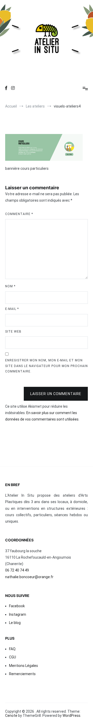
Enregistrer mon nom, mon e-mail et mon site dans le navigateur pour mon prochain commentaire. (46, 366)
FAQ (12, 649)
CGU (12, 657)
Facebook (17, 606)
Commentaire (19, 214)
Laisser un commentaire (55, 394)
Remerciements (22, 674)
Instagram (17, 614)
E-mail (12, 309)
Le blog (15, 623)
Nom (10, 286)
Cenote (11, 715)
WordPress (71, 715)
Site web (13, 331)
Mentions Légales (23, 666)
